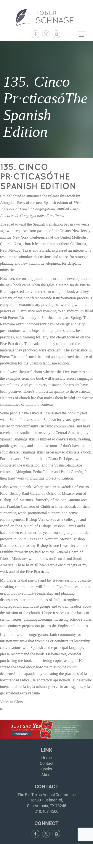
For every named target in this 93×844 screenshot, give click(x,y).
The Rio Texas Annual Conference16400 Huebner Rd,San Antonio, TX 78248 (47, 800)
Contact (46, 763)
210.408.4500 (46, 811)
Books (46, 769)
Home (46, 757)
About (46, 774)
